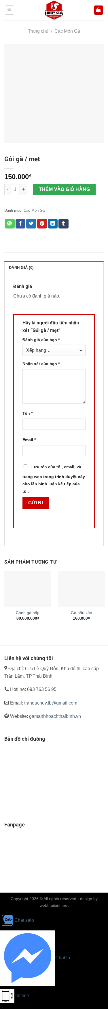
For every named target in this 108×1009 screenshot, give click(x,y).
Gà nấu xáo (81, 613)
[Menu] (9, 10)
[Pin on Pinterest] (42, 223)
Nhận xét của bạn (41, 363)
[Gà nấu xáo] (81, 589)
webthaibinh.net (54, 905)
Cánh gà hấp (27, 613)
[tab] (54, 267)
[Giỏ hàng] (98, 10)
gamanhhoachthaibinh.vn (55, 716)
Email (29, 439)
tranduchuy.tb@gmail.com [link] (50, 702)
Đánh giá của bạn (41, 339)
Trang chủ (38, 31)
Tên (27, 413)
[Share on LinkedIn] (53, 223)
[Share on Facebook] (20, 223)
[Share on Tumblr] (63, 223)
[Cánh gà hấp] (27, 589)
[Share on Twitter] (31, 223)
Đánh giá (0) (21, 267)
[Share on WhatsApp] (10, 223)
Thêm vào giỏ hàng (64, 189)
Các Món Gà (67, 31)
